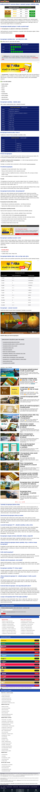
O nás (1, 786)
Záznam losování (5, 99)
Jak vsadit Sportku (4, 736)
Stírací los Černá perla (5, 709)
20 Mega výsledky (4, 760)
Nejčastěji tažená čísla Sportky (6, 724)
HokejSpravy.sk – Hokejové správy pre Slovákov (9, 633)
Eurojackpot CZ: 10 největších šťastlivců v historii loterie (14, 359)
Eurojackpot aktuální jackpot (6, 32)
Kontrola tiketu (5, 93)
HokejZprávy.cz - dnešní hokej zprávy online (8, 625)
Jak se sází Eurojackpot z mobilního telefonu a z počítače (27, 445)
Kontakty (4, 786)
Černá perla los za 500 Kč (5, 711)
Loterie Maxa (4, 756)
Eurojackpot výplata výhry (8, 347)
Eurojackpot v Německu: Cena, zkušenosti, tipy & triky (14, 353)
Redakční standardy (9, 786)
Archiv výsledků (5, 95)
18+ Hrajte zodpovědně (34, 786)
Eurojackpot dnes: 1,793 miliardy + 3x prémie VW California (28, 493)
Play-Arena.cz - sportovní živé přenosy (26, 628)
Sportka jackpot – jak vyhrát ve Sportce (7, 733)
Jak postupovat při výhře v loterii (6, 769)
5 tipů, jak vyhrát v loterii (5, 767)
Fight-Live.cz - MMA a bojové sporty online (8, 622)
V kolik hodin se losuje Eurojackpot (10, 355)
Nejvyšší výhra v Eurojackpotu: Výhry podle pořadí (13, 357)
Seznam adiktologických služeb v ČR (20, 783)
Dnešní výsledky (5, 84)
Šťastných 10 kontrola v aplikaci (6, 750)
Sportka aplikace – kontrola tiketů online (7, 721)
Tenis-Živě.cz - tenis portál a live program (8, 627)
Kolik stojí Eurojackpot (7, 349)
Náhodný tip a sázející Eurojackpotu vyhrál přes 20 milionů (28, 425)
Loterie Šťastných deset (5, 759)
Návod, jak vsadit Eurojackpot (9, 351)
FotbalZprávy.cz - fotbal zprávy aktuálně (8, 624)
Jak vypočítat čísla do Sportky (6, 770)
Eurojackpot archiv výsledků (8, 363)
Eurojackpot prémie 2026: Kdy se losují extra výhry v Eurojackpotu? (29, 416)
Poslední (24, 501)
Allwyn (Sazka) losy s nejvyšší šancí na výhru (8, 702)
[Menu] (39, 1)
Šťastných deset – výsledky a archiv (7, 727)
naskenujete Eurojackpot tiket (20, 215)
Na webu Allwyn (5, 249)
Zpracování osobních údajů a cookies (24, 786)
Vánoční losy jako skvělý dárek (6, 701)
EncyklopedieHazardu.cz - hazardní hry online (27, 622)
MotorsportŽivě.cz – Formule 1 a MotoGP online (9, 628)
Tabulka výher (4, 85)
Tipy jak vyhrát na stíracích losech (6, 699)
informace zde (19, 780)
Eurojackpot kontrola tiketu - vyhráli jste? (7, 722)
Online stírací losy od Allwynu (6, 708)
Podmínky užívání (15, 786)
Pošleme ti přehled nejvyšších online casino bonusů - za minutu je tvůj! (15, 607)
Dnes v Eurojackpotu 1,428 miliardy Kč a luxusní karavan (28, 464)
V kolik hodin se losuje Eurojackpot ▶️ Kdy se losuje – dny (29, 389)
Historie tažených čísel (7, 361)
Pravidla (3, 91)
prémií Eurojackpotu (31, 164)
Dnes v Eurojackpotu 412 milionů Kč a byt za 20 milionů (27, 435)
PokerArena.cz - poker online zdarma (26, 625)
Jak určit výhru (5, 97)
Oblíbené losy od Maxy (5, 706)
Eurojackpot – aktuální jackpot (6, 744)
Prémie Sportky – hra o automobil (6, 719)
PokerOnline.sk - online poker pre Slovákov (27, 633)
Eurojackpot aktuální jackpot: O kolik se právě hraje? (14, 344)
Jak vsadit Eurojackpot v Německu (7, 747)
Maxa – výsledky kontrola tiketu (6, 730)
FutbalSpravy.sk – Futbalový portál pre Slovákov (28, 630)
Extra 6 (3, 87)
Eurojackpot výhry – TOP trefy (6, 735)
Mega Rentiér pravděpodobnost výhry (7, 714)
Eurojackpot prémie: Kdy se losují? (10, 345)
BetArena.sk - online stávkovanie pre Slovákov (9, 630)
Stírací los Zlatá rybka (5, 712)
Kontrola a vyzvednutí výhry (6, 696)
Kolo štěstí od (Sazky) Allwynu (6, 766)
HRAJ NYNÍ (32, 11)
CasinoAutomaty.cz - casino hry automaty (27, 624)
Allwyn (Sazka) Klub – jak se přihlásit (7, 764)
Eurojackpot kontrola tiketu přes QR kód (11, 342)
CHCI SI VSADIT (19, 35)
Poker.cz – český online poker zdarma (26, 627)
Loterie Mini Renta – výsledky (6, 757)
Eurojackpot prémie (4, 738)
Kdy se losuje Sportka (5, 732)
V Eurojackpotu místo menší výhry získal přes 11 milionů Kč (28, 454)
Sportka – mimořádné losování (6, 741)
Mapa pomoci (27, 783)
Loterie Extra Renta (4, 754)
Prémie (3, 89)
